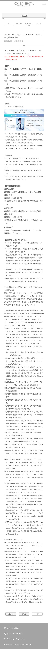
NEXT (10, 614)
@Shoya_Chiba (13, 628)
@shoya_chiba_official (15, 639)
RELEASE (19, 23)
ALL (9, 23)
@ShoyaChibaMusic (14, 633)
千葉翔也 (24, 4)
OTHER (39, 23)
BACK (24, 614)
